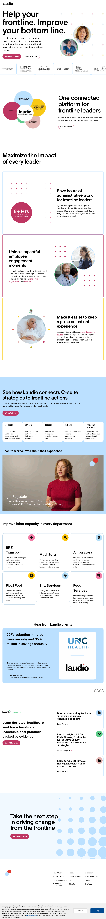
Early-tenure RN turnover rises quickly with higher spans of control (72, 764)
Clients (72, 884)
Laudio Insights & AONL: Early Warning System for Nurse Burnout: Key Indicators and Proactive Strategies (72, 740)
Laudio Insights (75, 876)
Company (89, 873)
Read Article (62, 724)
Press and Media (91, 876)
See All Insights (11, 743)
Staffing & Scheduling (57, 884)
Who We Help (10, 413)
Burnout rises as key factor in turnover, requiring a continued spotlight (74, 716)
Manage (80, 910)
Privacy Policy (31, 915)
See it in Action (30, 56)
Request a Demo (12, 56)
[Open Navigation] (102, 3)
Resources (73, 873)
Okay (97, 910)
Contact (88, 884)
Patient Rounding (60, 880)
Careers (88, 880)
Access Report (63, 751)
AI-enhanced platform (25, 38)
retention (28, 281)
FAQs (71, 880)
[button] (96, 691)
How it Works (58, 873)
